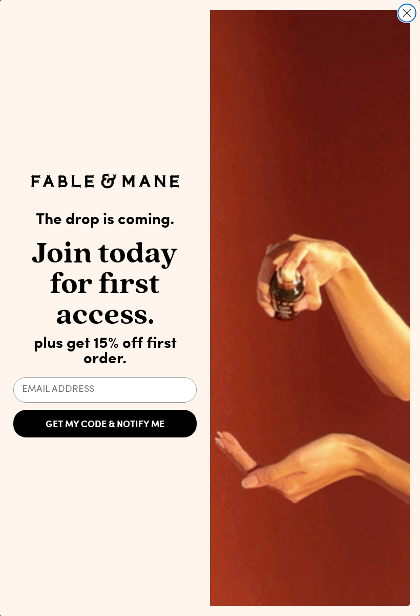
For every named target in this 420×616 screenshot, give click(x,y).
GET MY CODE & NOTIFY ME (105, 423)
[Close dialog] (407, 13)
